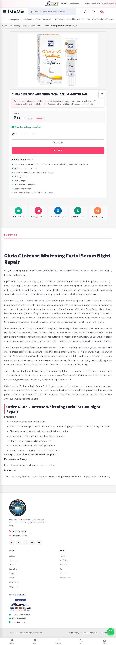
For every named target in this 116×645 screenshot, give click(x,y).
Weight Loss (14, 586)
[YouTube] (39, 542)
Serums (12, 577)
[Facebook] (12, 542)
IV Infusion (64, 560)
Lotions (12, 556)
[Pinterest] (32, 542)
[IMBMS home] (16, 11)
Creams (12, 564)
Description (10, 235)
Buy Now (58, 150)
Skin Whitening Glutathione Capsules (69, 19)
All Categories (13, 20)
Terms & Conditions (90, 633)
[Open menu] (4, 12)
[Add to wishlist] (101, 94)
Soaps (11, 573)
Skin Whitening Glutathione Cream (37, 19)
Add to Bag (58, 142)
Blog (61, 569)
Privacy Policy (73, 633)
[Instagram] (25, 542)
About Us (63, 564)
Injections (13, 560)
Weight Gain (14, 582)
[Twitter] (18, 542)
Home (4, 26)
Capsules (13, 569)
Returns (103, 633)
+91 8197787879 (20, 531)
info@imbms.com (20, 535)
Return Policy (65, 577)
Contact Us (64, 573)
